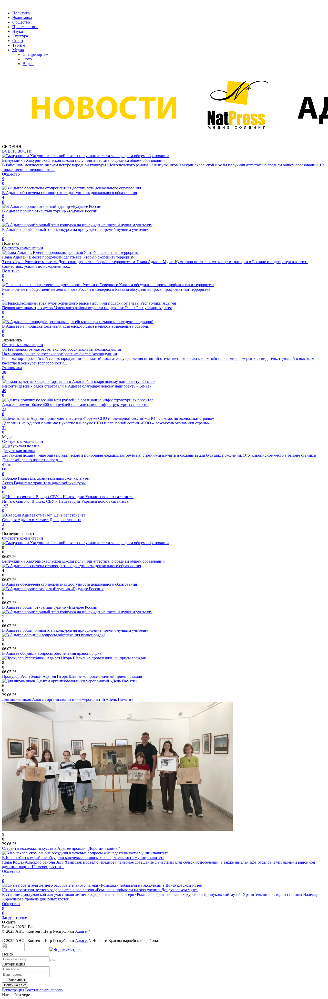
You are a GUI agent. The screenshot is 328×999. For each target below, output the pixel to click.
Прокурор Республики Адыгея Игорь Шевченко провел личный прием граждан (72, 676)
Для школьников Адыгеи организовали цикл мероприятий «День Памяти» (67, 699)
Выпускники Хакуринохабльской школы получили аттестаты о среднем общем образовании (83, 561)
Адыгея (81, 931)
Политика (21, 13)
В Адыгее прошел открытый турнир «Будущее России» (50, 607)
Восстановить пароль (44, 990)
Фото (27, 59)
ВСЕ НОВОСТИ (17, 151)
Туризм (18, 45)
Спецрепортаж (35, 54)
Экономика (22, 17)
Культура (20, 36)
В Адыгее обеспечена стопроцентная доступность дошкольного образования (69, 584)
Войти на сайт (15, 985)
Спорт (17, 40)
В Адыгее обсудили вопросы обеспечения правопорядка (51, 653)
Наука (17, 31)
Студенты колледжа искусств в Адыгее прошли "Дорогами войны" (61, 848)
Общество (21, 22)
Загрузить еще (14, 917)
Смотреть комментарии (22, 248)
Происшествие (25, 27)
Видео (28, 63)
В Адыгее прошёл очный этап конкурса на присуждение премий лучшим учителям (75, 630)
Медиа (18, 50)
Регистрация (13, 990)
